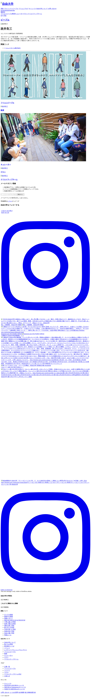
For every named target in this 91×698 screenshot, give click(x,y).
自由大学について (10, 642)
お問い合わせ (5, 692)
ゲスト (6, 657)
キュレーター (8, 655)
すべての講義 (8, 614)
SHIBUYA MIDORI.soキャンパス (14, 689)
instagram (8, 10)
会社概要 (21, 692)
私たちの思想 (8, 644)
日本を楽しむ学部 (10, 629)
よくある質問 (14, 692)
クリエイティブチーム (11, 659)
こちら (10, 201)
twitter (13, 10)
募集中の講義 (8, 616)
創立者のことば (9, 646)
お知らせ (7, 676)
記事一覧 (7, 666)
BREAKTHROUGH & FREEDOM (14, 620)
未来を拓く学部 (9, 631)
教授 (5, 653)
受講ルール (7, 635)
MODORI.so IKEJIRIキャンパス (14, 685)
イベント (7, 648)
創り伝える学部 (9, 627)
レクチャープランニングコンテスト (15, 650)
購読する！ (21, 194)
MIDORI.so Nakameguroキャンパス (15, 687)
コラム (6, 672)
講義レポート (8, 618)
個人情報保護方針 (30, 692)
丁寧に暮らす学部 (10, 622)
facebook (3, 10)
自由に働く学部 (9, 633)
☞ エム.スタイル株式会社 (12, 48)
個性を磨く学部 (9, 625)
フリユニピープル (10, 652)
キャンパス (7, 683)
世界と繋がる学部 (10, 623)
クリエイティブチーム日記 (12, 674)
